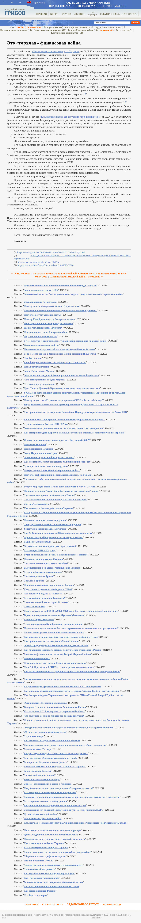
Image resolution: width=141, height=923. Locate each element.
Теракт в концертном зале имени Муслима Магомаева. (54, 615)
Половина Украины (35, 444)
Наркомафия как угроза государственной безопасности (54, 839)
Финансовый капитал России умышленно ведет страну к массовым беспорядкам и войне (73, 294)
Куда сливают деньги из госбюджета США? (48, 589)
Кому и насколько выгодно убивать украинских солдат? (55, 805)
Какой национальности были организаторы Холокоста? (55, 362)
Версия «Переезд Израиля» (39, 619)
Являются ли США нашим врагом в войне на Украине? (55, 766)
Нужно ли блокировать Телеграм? (43, 327)
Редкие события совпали (37, 541)
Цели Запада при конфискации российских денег (51, 834)
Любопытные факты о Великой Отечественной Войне (54, 632)
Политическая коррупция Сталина (43, 559)
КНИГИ (54, 14)
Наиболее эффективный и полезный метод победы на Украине (58, 474)
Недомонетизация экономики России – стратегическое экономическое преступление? (71, 628)
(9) (124, 30)
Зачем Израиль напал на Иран (40, 453)
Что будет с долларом (35, 895)
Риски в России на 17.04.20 (38, 860)
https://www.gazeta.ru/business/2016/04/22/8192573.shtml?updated (51, 252)
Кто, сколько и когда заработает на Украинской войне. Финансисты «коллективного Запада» (75, 822)
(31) (78, 27)
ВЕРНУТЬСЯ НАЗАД (111, 905)
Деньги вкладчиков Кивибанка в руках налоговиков (53, 624)
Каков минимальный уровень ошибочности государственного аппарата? (64, 419)
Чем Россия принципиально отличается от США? (51, 886)
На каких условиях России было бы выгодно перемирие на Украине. (61, 491)
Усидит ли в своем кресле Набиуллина (45, 528)
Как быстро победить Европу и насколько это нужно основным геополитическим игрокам (74, 432)
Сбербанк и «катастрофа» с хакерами (45, 856)
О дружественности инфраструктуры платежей (50, 546)
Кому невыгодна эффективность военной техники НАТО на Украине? (62, 686)
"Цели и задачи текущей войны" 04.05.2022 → (76, 276)
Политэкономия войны (37, 658)
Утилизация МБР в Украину (39, 550)
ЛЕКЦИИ (79, 14)
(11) (50, 30)
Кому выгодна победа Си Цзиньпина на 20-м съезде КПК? (56, 753)
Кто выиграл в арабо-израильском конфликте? (50, 792)
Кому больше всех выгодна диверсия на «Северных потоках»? (58, 788)
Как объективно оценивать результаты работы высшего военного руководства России (72, 671)
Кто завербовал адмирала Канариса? (44, 598)
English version (38, 3)
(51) (107, 30)
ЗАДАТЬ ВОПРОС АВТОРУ (83, 904)
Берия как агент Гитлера (37, 749)
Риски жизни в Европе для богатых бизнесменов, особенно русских (61, 636)
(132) (21, 27)
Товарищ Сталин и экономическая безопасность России (55, 707)
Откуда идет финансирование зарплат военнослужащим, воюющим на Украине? (68, 727)
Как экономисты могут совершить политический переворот (57, 461)
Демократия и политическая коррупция (46, 466)
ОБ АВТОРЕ (92, 14)
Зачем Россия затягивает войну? (42, 779)
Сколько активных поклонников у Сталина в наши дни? (55, 499)
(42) (36, 27)
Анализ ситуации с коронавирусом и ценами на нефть (53, 865)
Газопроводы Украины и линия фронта (45, 762)
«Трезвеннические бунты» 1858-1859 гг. (46, 424)
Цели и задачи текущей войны (40, 814)
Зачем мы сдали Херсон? (37, 770)
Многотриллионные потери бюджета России (48, 323)
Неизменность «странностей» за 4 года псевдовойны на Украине (59, 349)
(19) (108, 27)
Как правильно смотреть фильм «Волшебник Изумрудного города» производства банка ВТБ (75, 412)
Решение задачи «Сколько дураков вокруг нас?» (51, 758)
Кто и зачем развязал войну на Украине (46, 847)
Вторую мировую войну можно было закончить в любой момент (59, 486)
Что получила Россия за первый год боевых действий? (54, 715)
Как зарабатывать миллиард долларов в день (49, 873)
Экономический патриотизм (39, 869)
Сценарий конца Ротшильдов (40, 301)
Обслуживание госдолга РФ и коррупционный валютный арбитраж (61, 375)
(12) (67, 33)
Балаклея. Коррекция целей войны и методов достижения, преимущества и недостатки (72, 796)
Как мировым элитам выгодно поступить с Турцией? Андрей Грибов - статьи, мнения (71, 690)
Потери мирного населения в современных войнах (52, 470)
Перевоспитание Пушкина (38, 448)
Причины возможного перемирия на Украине (49, 585)
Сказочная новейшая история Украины (46, 602)
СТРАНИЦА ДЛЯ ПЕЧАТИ (52, 905)
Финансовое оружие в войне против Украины (49, 457)
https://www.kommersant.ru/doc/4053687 (38, 262)
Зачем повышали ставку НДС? (41, 290)
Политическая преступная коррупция (45, 520)
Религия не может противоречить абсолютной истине (53, 882)
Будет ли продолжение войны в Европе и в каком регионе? (56, 554)
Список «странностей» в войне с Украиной (47, 783)
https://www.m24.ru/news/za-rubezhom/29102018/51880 (45, 265)
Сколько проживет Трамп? (39, 576)
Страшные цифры (34, 736)
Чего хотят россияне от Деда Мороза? (44, 379)
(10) (16, 30)
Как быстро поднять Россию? (40, 890)
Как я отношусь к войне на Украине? (44, 843)
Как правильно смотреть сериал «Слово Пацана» (51, 641)
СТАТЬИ (66, 14)
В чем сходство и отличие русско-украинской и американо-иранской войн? (65, 340)
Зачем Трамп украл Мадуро (39, 371)
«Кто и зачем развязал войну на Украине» (55, 51)
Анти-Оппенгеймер (34, 606)
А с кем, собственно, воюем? (39, 775)
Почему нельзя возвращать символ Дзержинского (51, 306)
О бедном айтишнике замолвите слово (45, 731)
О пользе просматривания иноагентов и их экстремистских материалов (63, 428)
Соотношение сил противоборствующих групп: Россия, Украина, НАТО (63, 809)
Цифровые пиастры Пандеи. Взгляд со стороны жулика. (55, 663)
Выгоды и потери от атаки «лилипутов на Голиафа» (52, 567)
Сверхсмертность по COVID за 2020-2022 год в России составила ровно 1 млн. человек (71, 611)
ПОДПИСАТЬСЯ (31, 905)
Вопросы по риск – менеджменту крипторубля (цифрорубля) (57, 852)
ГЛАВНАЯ (41, 14)
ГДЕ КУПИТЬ (130, 14)
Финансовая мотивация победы (41, 345)
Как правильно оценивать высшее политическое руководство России (62, 649)
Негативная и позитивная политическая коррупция (52, 830)
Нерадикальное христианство (40, 336)
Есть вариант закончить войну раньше (45, 801)
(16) (54, 27)
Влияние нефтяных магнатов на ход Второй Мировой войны (57, 654)
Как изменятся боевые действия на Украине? (49, 508)
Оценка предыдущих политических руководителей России (56, 645)
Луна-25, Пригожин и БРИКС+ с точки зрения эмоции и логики (59, 667)
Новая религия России (36, 366)
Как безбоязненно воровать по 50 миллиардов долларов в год (58, 533)
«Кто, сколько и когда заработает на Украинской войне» (70, 116)
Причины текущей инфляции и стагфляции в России (53, 537)
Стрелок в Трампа (34, 580)
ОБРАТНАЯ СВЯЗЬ (110, 14)
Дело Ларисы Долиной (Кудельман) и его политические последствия (62, 388)
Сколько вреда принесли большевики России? (49, 495)
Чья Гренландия (33, 358)
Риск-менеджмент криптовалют (41, 877)
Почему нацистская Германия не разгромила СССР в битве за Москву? (63, 400)
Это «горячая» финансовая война (42, 818)
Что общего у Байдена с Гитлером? (43, 593)
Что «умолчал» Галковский (39, 384)
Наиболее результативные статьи (42, 314)
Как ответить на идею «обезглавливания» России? (52, 740)
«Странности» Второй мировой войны (45, 702)
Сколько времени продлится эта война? (46, 563)
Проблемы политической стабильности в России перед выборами (60, 285)
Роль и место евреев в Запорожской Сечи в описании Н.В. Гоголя (60, 353)
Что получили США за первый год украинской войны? (54, 711)
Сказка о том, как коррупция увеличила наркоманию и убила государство (65, 745)
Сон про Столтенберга (36, 503)
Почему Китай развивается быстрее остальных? (51, 319)
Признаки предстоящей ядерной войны (45, 332)
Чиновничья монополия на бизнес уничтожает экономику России (60, 310)
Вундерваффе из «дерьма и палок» (43, 572)
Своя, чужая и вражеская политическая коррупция (52, 524)
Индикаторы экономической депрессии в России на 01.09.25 (57, 440)
